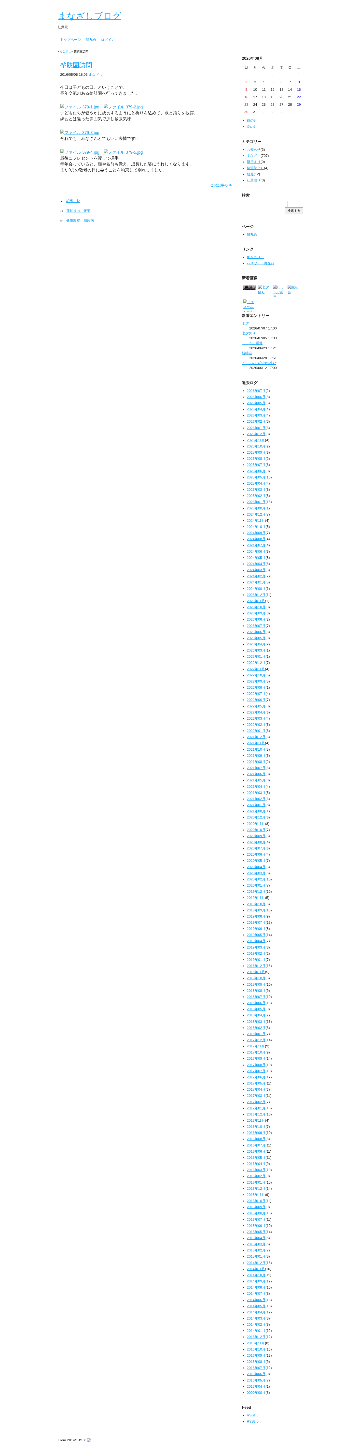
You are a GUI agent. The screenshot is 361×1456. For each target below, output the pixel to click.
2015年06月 (256, 1226)
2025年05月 (256, 477)
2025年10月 (256, 446)
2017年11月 (256, 1046)
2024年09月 (256, 533)
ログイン (108, 40)
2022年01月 (256, 731)
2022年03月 (256, 718)
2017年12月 (256, 1040)
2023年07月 (256, 626)
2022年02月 (256, 725)
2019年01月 (256, 960)
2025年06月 (256, 471)
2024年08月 (256, 539)
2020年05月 (256, 860)
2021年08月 (256, 762)
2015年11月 (256, 1195)
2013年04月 (256, 1386)
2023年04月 (256, 644)
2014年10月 (256, 1275)
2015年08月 (256, 1213)
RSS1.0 (253, 1415)
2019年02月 (256, 953)
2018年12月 (256, 966)
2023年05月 (256, 638)
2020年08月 (256, 842)
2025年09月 (256, 452)
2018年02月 (256, 1028)
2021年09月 (256, 756)
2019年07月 (256, 922)
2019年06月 (256, 929)
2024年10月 (256, 527)
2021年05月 (256, 780)
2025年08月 (256, 459)
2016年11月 (256, 1120)
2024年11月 (256, 520)
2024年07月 (256, 545)
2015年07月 (256, 1219)
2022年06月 (256, 700)
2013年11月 (256, 1343)
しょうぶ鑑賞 (252, 343)
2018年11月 (256, 972)
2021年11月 (256, 743)
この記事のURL (222, 185)
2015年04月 (256, 1238)
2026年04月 (256, 409)
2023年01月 (256, 656)
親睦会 (247, 353)
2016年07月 (256, 1145)
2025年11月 (256, 440)
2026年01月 (256, 428)
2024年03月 (256, 570)
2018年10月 (256, 978)
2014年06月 (256, 1300)
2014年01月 (256, 1331)
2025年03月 (256, 489)
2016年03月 (256, 1170)
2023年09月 (256, 613)
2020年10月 (256, 830)
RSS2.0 (253, 1421)
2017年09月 (256, 1058)
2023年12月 (256, 595)
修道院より (255, 168)
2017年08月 (256, 1065)
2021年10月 (256, 749)
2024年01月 (256, 582)
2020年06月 (256, 854)
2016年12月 (256, 1114)
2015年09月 (256, 1207)
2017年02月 (256, 1102)
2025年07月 (256, 465)
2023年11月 (256, 601)
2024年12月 (256, 514)
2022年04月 (256, 712)
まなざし (65, 51)
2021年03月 (256, 793)
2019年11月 (256, 898)
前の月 (252, 120)
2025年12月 (256, 434)
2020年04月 (256, 867)
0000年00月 (256, 1393)
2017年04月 (256, 1089)
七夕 (245, 323)
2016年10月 (256, 1127)
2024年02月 (256, 576)
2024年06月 (256, 551)
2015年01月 (256, 1256)
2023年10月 (256, 607)
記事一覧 (73, 201)
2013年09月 (256, 1355)
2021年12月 (256, 737)
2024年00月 (256, 589)
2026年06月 (256, 397)
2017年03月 (256, 1096)
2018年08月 (256, 991)
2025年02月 (256, 496)
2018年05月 (256, 1009)
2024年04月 (256, 564)
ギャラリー (255, 257)
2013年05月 (256, 1380)
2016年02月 (256, 1176)
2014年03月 (256, 1318)
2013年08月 (256, 1362)
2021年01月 (256, 805)
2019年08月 (256, 916)
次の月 (252, 127)
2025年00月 (256, 508)
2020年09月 (256, 836)
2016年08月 (256, 1139)
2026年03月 (256, 415)
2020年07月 (256, 848)
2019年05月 (256, 935)
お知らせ (254, 149)
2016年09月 (256, 1133)
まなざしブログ (89, 16)
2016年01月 (256, 1182)
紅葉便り (254, 180)
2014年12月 (256, 1263)
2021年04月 (256, 786)
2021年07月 (256, 768)
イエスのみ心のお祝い (259, 363)
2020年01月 (256, 885)
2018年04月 (256, 1015)
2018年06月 (256, 1003)
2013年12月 (256, 1337)
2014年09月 (256, 1281)
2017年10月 (256, 1052)
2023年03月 (256, 650)
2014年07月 (256, 1293)
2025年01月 (256, 502)
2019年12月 (256, 891)
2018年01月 (256, 1034)
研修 (250, 174)
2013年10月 (256, 1349)
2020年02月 (256, 879)
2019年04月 (256, 941)
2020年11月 (256, 824)
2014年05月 (256, 1306)
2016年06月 (256, 1151)
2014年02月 (256, 1324)
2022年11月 (256, 669)
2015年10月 (256, 1201)
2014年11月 (256, 1269)
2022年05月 (256, 706)
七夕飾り (249, 333)
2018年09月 (256, 984)
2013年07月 (256, 1368)
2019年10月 (256, 904)
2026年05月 (256, 403)
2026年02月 (256, 421)
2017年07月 (256, 1071)
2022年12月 (256, 663)
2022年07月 (256, 694)
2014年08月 (256, 1287)
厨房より (254, 162)
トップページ (70, 40)
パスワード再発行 (260, 263)
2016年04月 (256, 1164)
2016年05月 (256, 1157)
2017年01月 (256, 1108)
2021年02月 (256, 799)
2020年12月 (256, 817)
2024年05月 (256, 558)
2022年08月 (256, 687)
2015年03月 (256, 1244)
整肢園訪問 (76, 65)
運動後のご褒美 (78, 211)
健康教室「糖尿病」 (81, 221)
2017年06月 (256, 1077)
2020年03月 (256, 873)
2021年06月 (256, 774)
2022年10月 (256, 675)
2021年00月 (256, 811)
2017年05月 (256, 1083)
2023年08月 (256, 619)
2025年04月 (256, 483)
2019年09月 (256, 910)
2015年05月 (256, 1232)
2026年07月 (256, 391)
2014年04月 (256, 1312)
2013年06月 (256, 1374)
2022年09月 (256, 681)
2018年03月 (256, 1022)
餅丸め (91, 40)
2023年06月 (256, 632)
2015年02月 (256, 1250)
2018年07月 (256, 997)
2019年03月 (256, 947)
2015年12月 (256, 1188)
